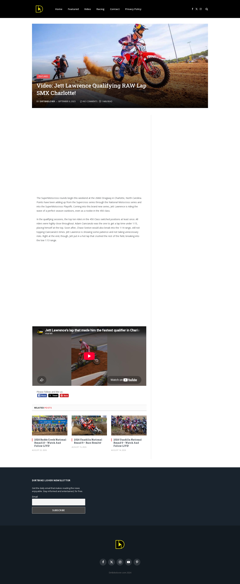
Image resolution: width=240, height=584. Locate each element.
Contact (115, 9)
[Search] (206, 9)
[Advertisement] (89, 154)
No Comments (90, 101)
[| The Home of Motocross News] (39, 9)
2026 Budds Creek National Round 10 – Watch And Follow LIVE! (50, 442)
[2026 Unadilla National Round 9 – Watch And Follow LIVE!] (129, 425)
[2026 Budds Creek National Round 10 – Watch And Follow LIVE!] (49, 425)
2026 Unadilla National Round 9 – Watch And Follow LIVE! (127, 442)
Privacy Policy (133, 9)
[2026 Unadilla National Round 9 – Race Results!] (89, 425)
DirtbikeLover (47, 101)
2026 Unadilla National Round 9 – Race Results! (88, 441)
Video (87, 9)
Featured (73, 9)
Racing (100, 9)
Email (35, 496)
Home (58, 9)
